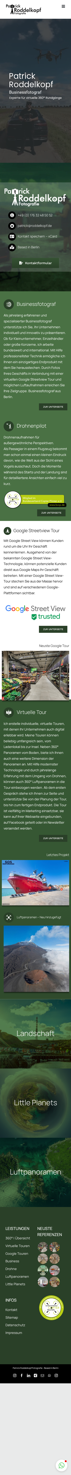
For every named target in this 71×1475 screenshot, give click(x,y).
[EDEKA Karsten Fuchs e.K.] (54, 1282)
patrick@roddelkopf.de (35, 225)
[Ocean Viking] (35, 883)
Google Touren (16, 1253)
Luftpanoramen (17, 1276)
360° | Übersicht (17, 1238)
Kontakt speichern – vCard (37, 236)
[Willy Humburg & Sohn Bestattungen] (42, 1270)
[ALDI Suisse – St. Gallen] (35, 675)
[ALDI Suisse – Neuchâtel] (54, 1247)
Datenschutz (15, 1325)
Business (12, 1261)
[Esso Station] (54, 1270)
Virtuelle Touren (17, 1246)
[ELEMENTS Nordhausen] (42, 1258)
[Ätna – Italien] (36, 959)
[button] (61, 1465)
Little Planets (15, 1284)
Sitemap (11, 1317)
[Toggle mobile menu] (64, 6)
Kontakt (11, 1309)
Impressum (13, 1332)
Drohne (11, 1269)
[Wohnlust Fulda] (54, 1258)
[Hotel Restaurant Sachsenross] (42, 1282)
